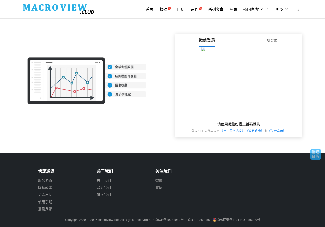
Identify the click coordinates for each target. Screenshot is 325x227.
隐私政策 (45, 187)
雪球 (158, 187)
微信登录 (207, 40)
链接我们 (104, 194)
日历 (181, 9)
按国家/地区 (256, 9)
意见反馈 (45, 208)
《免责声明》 (277, 131)
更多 (282, 9)
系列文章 (215, 9)
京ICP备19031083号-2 (170, 219)
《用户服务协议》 (232, 131)
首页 (149, 9)
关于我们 (104, 180)
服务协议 (45, 180)
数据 (163, 9)
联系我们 (104, 187)
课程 (195, 9)
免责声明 (45, 194)
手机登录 (270, 40)
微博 (158, 180)
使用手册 (45, 201)
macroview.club (109, 219)
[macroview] (58, 9)
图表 (233, 9)
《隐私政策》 (255, 131)
